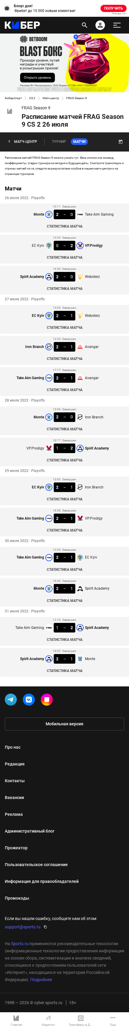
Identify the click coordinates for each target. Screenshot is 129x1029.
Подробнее (41, 979)
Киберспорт (13, 98)
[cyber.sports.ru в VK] (30, 701)
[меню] (117, 25)
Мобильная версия (64, 723)
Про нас (12, 747)
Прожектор (16, 847)
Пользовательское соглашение (36, 864)
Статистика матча (64, 226)
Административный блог (30, 831)
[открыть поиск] (84, 25)
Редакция (15, 764)
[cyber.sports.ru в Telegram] (12, 701)
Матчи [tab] (79, 142)
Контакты (15, 780)
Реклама (14, 814)
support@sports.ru (22, 926)
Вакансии (14, 797)
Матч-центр (51, 98)
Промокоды (17, 898)
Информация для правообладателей (42, 881)
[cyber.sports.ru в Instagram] (48, 701)
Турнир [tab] (59, 142)
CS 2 (32, 98)
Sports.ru (19, 943)
